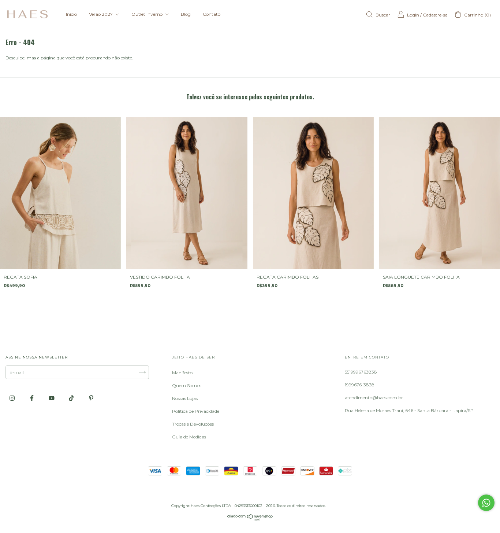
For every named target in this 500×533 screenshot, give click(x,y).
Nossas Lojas (185, 398)
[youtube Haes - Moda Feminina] (52, 398)
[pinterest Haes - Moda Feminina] (91, 398)
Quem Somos (186, 385)
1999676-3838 (359, 384)
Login (413, 15)
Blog (186, 14)
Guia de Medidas (189, 437)
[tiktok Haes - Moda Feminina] (72, 398)
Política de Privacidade (195, 411)
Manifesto (182, 372)
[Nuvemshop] (250, 519)
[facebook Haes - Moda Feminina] (32, 398)
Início (71, 14)
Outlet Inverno (147, 14)
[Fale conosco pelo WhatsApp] (486, 503)
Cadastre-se (435, 15)
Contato (211, 14)
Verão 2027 (101, 14)
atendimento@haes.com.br (374, 397)
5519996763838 (361, 372)
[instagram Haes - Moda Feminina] (12, 398)
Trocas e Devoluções (193, 424)
